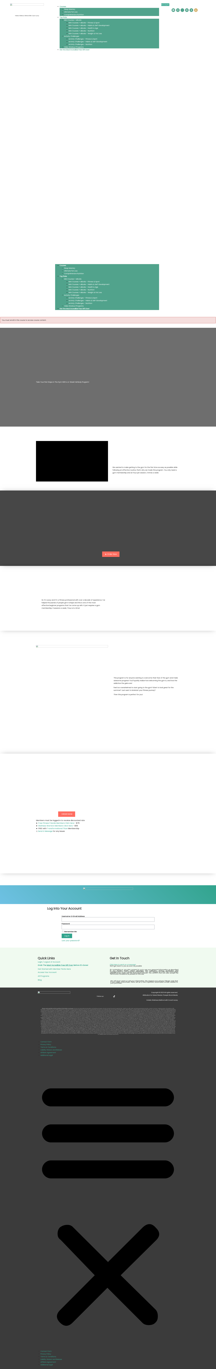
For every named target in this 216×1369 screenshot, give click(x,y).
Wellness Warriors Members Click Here (55, 825)
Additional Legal (46, 1055)
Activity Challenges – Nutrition (80, 44)
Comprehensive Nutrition (74, 15)
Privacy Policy (45, 1044)
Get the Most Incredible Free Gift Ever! (74, 50)
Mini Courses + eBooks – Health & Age (83, 28)
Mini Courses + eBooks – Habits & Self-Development (89, 25)
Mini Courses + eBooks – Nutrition (81, 31)
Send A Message (45, 831)
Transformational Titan (57, 828)
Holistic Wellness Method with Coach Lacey (27, 15)
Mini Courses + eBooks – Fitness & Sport (84, 23)
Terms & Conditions (48, 1047)
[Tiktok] (114, 996)
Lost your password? (71, 940)
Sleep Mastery (69, 9)
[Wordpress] (187, 10)
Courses (63, 6)
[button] (107, 157)
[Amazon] (191, 10)
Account (165, 4)
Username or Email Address (73, 916)
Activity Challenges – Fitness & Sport (83, 39)
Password (66, 924)
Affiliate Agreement (48, 1052)
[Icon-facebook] (106, 996)
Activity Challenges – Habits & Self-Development (88, 42)
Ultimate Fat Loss (71, 12)
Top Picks (63, 17)
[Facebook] (173, 10)
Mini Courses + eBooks (72, 20)
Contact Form (46, 1042)
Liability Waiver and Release (51, 1050)
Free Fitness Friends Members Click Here (56, 823)
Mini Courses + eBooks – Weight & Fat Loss (85, 33)
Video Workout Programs (74, 47)
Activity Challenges (71, 36)
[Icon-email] (182, 10)
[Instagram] (178, 10)
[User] (196, 10)
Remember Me (70, 931)
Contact (173, 4)
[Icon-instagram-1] (110, 996)
